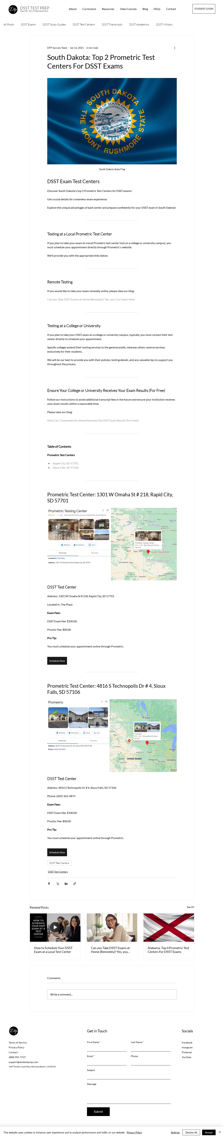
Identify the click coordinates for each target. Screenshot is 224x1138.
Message (91, 1084)
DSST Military (164, 24)
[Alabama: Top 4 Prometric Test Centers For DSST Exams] (169, 927)
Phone (134, 1056)
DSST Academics (139, 24)
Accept (209, 1132)
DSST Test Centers (84, 24)
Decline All (191, 1132)
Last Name (136, 1042)
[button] (108, 9)
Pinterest (187, 1052)
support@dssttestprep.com (23, 1062)
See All (190, 906)
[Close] (220, 1132)
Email (90, 1056)
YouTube (186, 1057)
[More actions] (175, 48)
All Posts (9, 24)
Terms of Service (18, 1042)
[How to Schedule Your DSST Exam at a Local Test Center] (55, 927)
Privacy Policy (16, 1047)
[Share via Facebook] (49, 883)
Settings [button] (175, 1132)
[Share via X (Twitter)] (57, 883)
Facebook (187, 1042)
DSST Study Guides (54, 24)
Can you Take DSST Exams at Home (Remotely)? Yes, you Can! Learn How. (110, 950)
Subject (91, 1070)
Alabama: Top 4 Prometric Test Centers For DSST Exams (168, 950)
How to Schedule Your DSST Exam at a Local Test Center (53, 950)
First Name (93, 1042)
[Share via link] (74, 883)
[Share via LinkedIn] (66, 883)
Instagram (187, 1047)
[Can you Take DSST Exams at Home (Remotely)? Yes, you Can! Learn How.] (112, 927)
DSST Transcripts (112, 24)
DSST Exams (28, 24)
